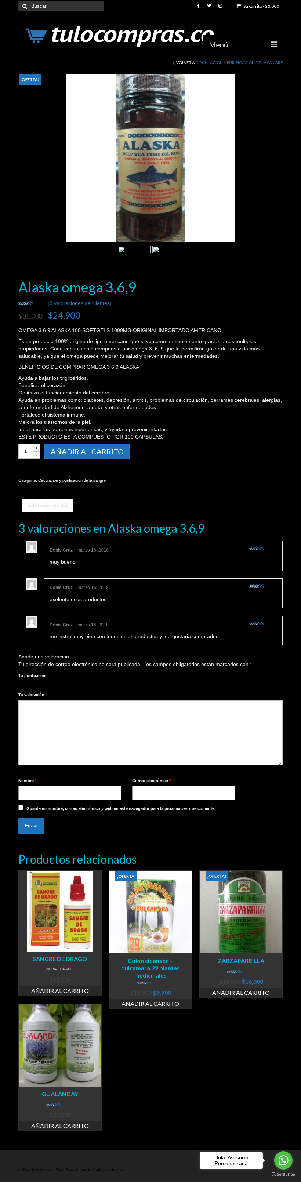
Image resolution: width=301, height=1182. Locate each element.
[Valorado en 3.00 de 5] (150, 982)
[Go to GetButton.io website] (283, 1174)
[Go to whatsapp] (283, 1160)
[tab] (47, 505)
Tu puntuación (32, 675)
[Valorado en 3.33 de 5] (60, 1105)
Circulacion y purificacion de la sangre (239, 62)
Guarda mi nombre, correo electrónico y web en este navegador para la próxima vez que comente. (120, 808)
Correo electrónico (151, 780)
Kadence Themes (108, 1169)
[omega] (168, 262)
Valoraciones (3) (47, 505)
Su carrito (261, 6)
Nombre (27, 780)
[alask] (150, 158)
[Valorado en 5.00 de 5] (241, 971)
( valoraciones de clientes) (80, 303)
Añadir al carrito (87, 451)
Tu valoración (32, 694)
